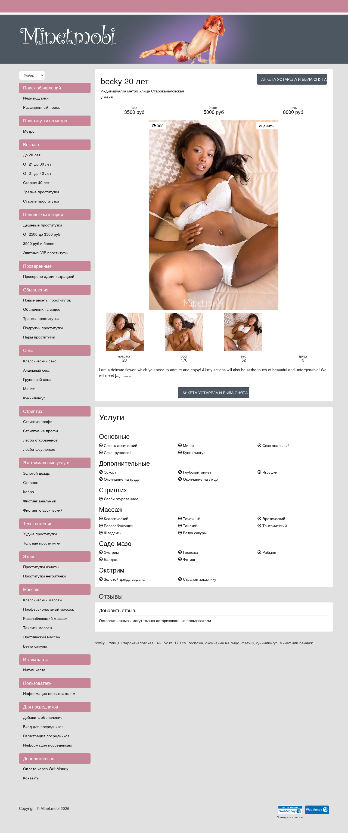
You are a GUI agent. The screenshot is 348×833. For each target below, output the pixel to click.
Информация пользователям (49, 693)
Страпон (30, 482)
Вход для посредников (43, 726)
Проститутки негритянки (44, 576)
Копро (28, 491)
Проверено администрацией (48, 276)
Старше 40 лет (36, 182)
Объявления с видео (41, 309)
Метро (29, 131)
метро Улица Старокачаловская (155, 91)
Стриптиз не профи (40, 430)
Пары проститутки (39, 337)
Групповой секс (37, 379)
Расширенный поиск (41, 107)
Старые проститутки (41, 201)
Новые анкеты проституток (47, 300)
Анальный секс (36, 370)
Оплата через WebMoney (45, 768)
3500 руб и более (38, 243)
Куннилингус (34, 397)
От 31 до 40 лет (37, 173)
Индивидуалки (36, 98)
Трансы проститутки (41, 318)
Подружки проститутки (43, 327)
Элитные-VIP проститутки (46, 252)
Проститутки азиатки (41, 566)
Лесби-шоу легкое (39, 449)
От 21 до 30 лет (37, 164)
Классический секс (39, 360)
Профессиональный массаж (48, 609)
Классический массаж (42, 599)
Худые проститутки (40, 533)
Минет (29, 388)
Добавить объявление (43, 717)
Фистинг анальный (39, 500)
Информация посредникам (47, 745)
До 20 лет (31, 154)
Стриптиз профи (37, 421)
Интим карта (34, 669)
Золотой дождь (36, 473)
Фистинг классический (43, 510)
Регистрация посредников (46, 735)
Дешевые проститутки (42, 225)
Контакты (31, 778)
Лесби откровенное (40, 440)
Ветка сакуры (35, 646)
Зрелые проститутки (41, 191)
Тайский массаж (37, 627)
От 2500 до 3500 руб (41, 234)
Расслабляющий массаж (45, 618)
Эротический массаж (41, 636)
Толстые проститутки (41, 543)
